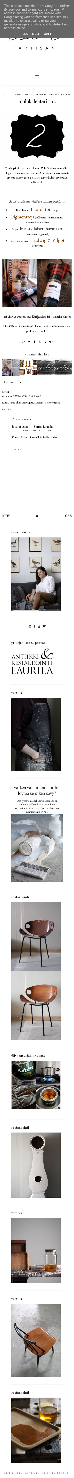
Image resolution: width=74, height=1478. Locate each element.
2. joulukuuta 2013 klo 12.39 (31, 430)
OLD (68, 515)
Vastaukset (23, 419)
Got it (48, 33)
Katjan (37, 316)
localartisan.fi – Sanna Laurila (32, 426)
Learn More (31, 33)
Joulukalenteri (59, 94)
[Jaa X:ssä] (29, 341)
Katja (5, 392)
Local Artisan (26, 1473)
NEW (6, 515)
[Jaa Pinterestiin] (40, 341)
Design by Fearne (54, 1473)
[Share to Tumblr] (45, 341)
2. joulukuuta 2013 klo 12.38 (21, 396)
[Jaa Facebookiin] (35, 341)
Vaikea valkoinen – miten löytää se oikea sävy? (37, 790)
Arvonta (41, 94)
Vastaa (6, 409)
